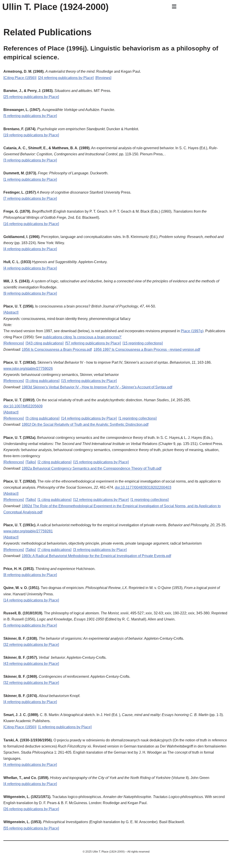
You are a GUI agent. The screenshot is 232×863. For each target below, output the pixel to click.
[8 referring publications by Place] (30, 575)
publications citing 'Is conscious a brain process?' (82, 337)
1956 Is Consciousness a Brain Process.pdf (57, 349)
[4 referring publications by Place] (30, 249)
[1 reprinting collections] (137, 418)
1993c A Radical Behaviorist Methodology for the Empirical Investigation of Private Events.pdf (96, 556)
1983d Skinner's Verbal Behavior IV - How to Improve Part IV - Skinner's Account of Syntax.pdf (97, 387)
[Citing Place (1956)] (19, 78)
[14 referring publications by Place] (89, 418)
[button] (174, 6)
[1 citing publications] (54, 500)
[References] (13, 343)
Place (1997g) (192, 331)
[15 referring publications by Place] (89, 381)
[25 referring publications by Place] (31, 97)
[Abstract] (10, 312)
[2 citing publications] (54, 462)
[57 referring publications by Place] (93, 343)
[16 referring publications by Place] (31, 224)
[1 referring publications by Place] (30, 179)
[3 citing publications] (42, 381)
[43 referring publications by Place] (31, 664)
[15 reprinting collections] (143, 343)
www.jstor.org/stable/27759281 (28, 531)
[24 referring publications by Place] (66, 78)
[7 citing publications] (54, 550)
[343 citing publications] (44, 343)
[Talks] (31, 462)
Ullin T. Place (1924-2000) (55, 7)
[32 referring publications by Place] (31, 645)
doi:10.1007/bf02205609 (23, 406)
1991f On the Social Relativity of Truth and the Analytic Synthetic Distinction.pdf (85, 424)
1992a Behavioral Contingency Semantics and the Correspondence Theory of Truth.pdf (91, 468)
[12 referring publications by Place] (101, 500)
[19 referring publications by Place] (31, 135)
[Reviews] (103, 78)
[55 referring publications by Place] (31, 828)
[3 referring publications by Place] (30, 160)
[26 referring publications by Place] (31, 809)
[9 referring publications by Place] (30, 293)
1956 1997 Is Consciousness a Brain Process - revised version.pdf (147, 349)
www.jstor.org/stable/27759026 (28, 368)
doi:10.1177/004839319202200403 (143, 487)
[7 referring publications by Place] (30, 198)
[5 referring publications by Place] (30, 116)
